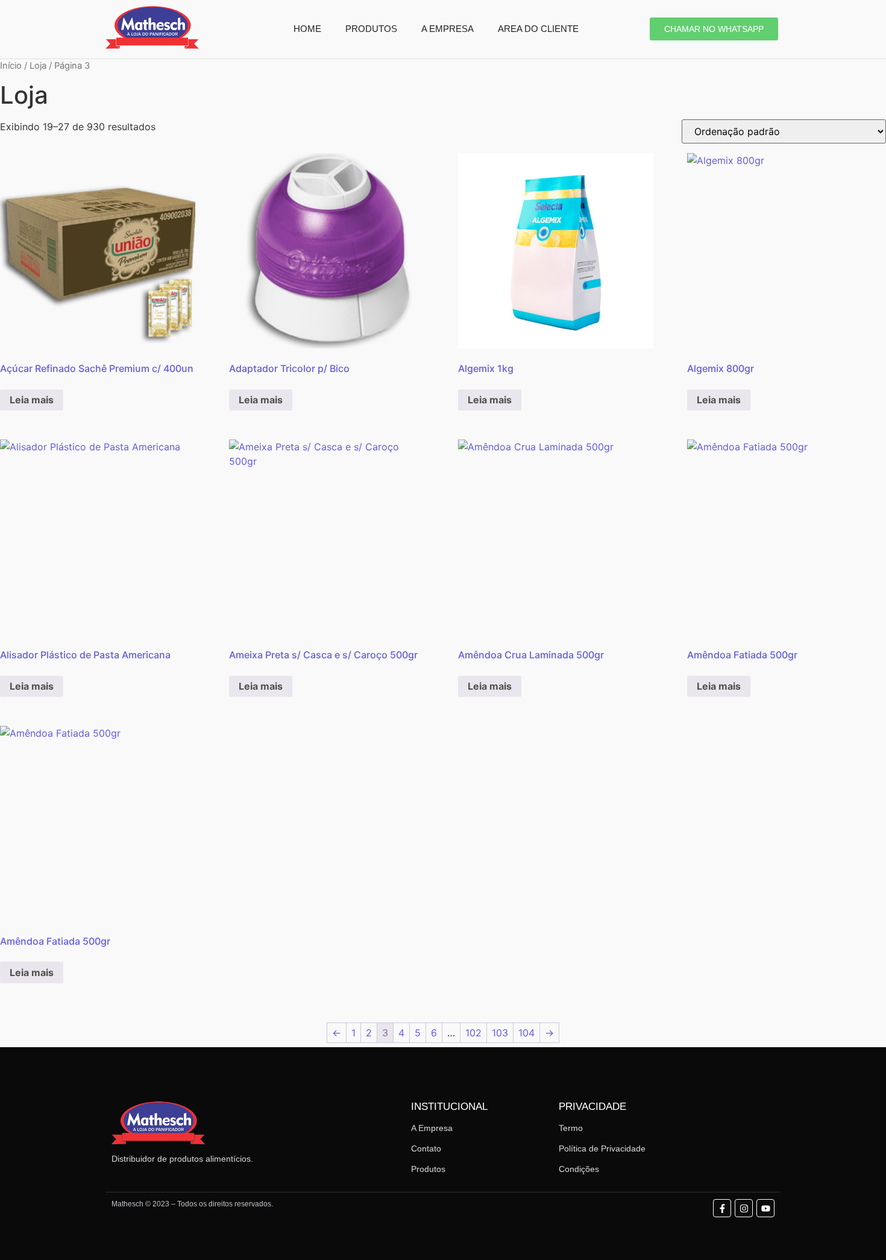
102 (473, 1033)
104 (526, 1033)
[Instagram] (744, 1208)
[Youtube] (765, 1208)
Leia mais (32, 400)
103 (500, 1033)
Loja (38, 65)
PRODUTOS (371, 29)
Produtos (428, 1169)
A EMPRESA (447, 29)
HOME (307, 29)
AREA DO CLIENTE (538, 29)
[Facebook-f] (722, 1208)
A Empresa (432, 1128)
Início (11, 65)
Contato (426, 1148)
